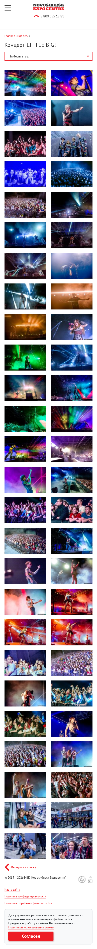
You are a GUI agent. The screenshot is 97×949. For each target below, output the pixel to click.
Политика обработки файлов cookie (28, 903)
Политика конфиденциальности (25, 896)
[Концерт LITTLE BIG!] (25, 83)
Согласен (31, 936)
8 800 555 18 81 (52, 16)
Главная (10, 36)
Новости (22, 36)
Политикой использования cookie (31, 927)
